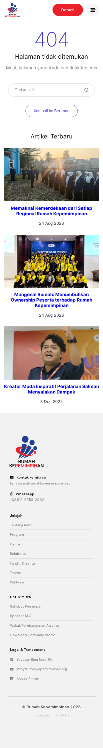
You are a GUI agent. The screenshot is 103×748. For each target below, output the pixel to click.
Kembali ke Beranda (52, 110)
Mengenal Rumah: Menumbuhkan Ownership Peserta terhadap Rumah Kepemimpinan (51, 300)
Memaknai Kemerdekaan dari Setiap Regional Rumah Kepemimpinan (51, 210)
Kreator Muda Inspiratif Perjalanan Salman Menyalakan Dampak (51, 389)
